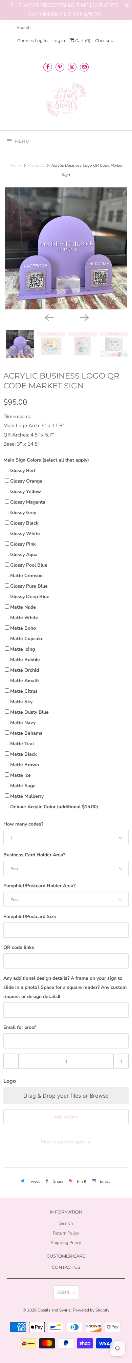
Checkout (105, 40)
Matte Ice (20, 775)
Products (37, 165)
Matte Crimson (26, 575)
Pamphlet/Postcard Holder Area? (39, 885)
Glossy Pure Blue (29, 586)
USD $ (63, 1292)
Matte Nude (23, 607)
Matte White (24, 617)
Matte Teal (22, 743)
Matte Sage (23, 785)
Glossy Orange (26, 481)
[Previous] (48, 316)
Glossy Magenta (27, 502)
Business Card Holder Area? (34, 855)
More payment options (66, 1141)
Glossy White (25, 533)
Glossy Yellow (25, 491)
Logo (9, 1081)
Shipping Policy (66, 1243)
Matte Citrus (24, 691)
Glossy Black (24, 523)
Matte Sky (21, 701)
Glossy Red (22, 470)
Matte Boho (23, 628)
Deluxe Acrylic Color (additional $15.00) (54, 806)
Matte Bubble (25, 659)
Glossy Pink (23, 544)
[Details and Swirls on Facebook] (47, 67)
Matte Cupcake (27, 638)
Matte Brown (24, 764)
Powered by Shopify (91, 1310)
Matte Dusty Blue (29, 712)
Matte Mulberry (27, 796)
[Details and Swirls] (66, 101)
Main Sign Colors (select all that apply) (46, 460)
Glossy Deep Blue (29, 596)
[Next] (83, 316)
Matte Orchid (24, 670)
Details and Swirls (54, 1310)
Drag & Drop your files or (66, 1095)
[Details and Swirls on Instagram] (72, 67)
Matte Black (23, 754)
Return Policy (66, 1233)
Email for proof (19, 1027)
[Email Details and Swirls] (84, 67)
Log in (58, 40)
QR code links (18, 947)
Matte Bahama (26, 733)
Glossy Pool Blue (28, 565)
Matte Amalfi (24, 680)
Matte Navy (23, 722)
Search (66, 1223)
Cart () (82, 40)
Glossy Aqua (24, 554)
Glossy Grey (23, 512)
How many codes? (23, 824)
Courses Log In (32, 40)
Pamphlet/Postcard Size (29, 916)
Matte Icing (22, 649)
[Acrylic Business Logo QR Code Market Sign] (66, 248)
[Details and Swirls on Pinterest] (60, 67)
